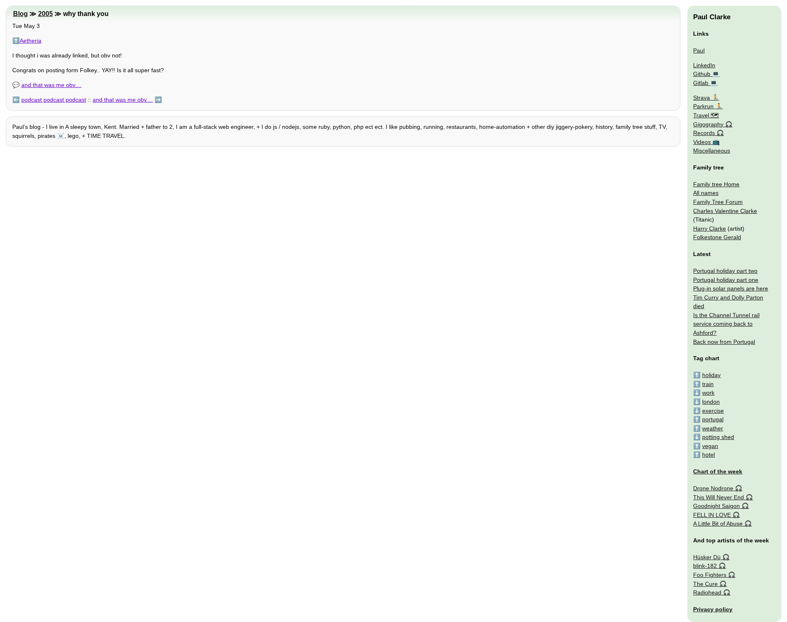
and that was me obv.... (51, 85)
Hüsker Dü (707, 557)
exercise (713, 410)
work (708, 392)
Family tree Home (716, 184)
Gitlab (700, 83)
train (708, 384)
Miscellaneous (711, 150)
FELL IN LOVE (712, 515)
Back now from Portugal (724, 341)
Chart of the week (717, 471)
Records (704, 133)
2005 (45, 13)
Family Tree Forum (718, 202)
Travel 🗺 (706, 115)
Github (701, 74)
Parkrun (703, 106)
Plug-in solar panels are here (730, 288)
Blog (20, 13)
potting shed (718, 437)
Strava (701, 97)
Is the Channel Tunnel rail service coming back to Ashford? (726, 324)
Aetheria (30, 40)
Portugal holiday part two (725, 271)
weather (712, 428)
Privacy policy (712, 609)
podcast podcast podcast (53, 99)
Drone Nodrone (713, 488)
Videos (702, 142)
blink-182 (705, 566)
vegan (710, 446)
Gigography (708, 124)
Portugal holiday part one (725, 280)
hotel (708, 454)
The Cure (705, 584)
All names (706, 193)
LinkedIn (704, 65)
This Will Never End (718, 497)
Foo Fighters (709, 575)
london (711, 401)
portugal (712, 419)
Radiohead (707, 592)
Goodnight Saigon (716, 506)
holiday (711, 375)
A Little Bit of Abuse (718, 523)
